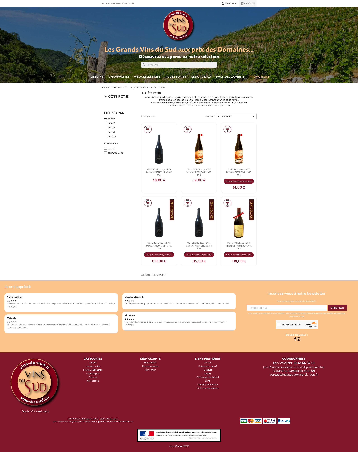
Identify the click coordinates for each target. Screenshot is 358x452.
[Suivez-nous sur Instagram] (298, 339)
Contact (208, 370)
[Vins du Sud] (35, 383)
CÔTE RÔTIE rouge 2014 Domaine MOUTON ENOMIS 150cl (199, 246)
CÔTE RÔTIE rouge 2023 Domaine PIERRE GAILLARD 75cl (198, 172)
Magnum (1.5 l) (116, 153)
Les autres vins (93, 366)
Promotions (259, 77)
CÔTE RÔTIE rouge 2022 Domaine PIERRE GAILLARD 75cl (238, 172)
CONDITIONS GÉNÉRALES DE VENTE (83, 418)
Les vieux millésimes (92, 370)
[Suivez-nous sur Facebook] (295, 339)
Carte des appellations (208, 388)
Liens (207, 380)
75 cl (111, 148)
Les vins (93, 362)
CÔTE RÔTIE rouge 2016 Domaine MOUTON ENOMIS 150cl (159, 246)
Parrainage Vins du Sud (208, 377)
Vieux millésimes (147, 77)
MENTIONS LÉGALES (109, 418)
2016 (112, 127)
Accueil (207, 362)
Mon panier (150, 370)
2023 (112, 136)
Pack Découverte (230, 77)
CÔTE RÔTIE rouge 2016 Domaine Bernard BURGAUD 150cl (238, 246)
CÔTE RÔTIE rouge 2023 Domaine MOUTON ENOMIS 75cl (159, 172)
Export (207, 373)
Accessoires (175, 77)
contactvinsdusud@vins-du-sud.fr (294, 375)
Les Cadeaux (201, 77)
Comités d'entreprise (207, 384)
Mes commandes (150, 366)
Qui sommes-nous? (207, 366)
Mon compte (150, 362)
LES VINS (97, 77)
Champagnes (118, 77)
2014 (111, 123)
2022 (112, 132)
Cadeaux (93, 377)
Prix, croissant (236, 116)
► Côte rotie (116, 96)
